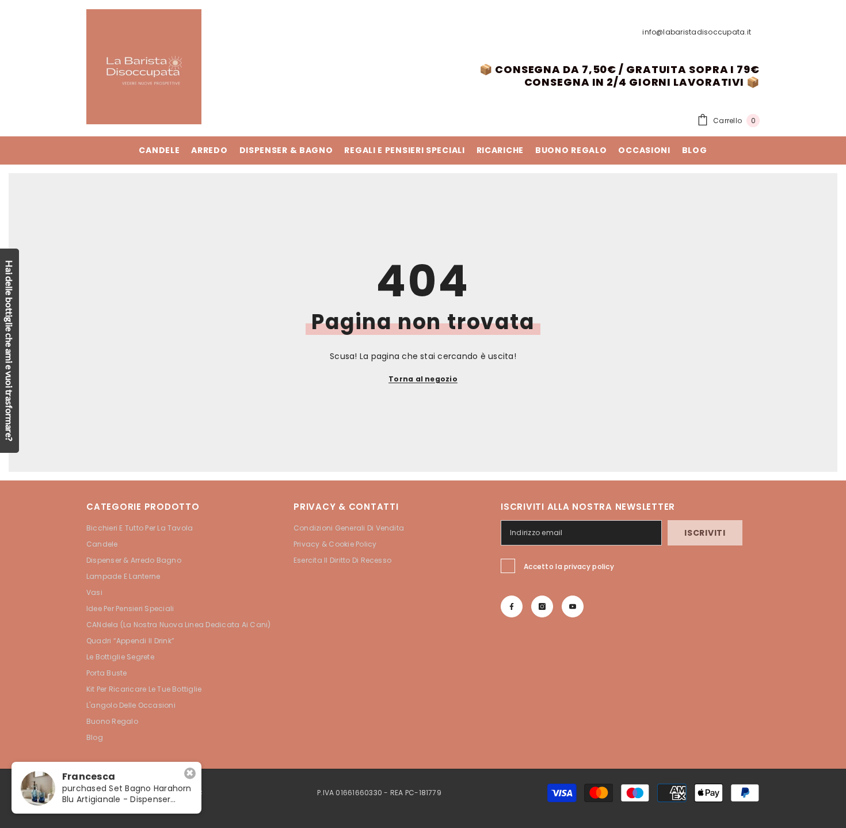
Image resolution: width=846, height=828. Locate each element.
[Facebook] (512, 606)
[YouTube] (573, 606)
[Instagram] (542, 606)
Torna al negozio (423, 379)
